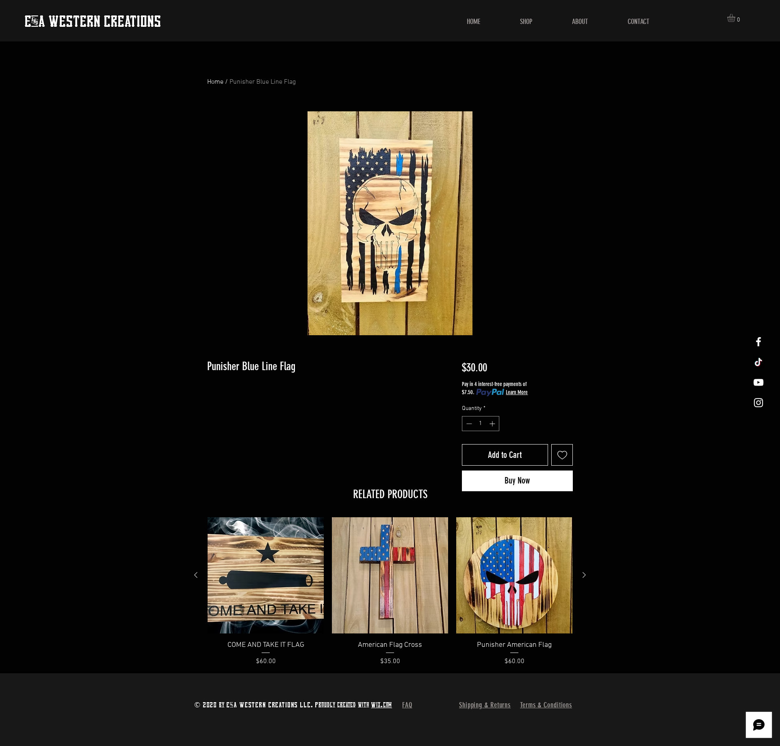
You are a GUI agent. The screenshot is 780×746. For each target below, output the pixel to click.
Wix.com (381, 704)
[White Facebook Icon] (758, 342)
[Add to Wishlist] (562, 455)
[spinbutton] (480, 423)
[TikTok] (758, 362)
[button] (736, 18)
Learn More (517, 392)
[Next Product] (584, 575)
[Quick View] (266, 575)
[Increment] (493, 423)
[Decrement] (468, 423)
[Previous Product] (196, 575)
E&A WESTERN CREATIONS (92, 21)
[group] (390, 592)
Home (215, 82)
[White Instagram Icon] (758, 403)
